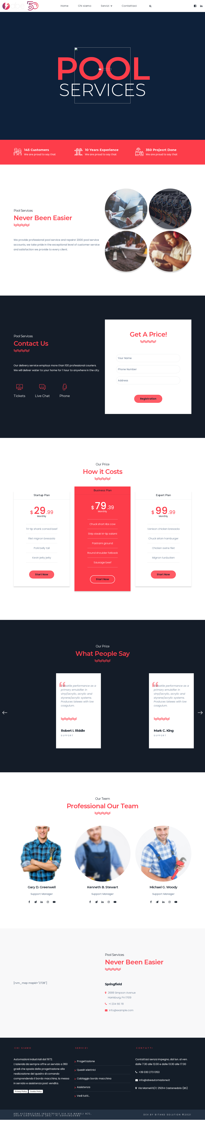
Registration (148, 399)
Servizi (105, 6)
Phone (64, 396)
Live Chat (42, 396)
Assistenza (83, 1087)
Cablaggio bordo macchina (94, 1078)
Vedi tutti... (83, 1096)
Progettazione (86, 1061)
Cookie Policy (36, 1091)
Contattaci (129, 6)
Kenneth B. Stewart (102, 887)
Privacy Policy (21, 1091)
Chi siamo (84, 6)
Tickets (19, 396)
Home (65, 6)
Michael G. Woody (163, 887)
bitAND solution (168, 1114)
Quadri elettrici (86, 1070)
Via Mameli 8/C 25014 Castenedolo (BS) (163, 1088)
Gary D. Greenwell (42, 887)
